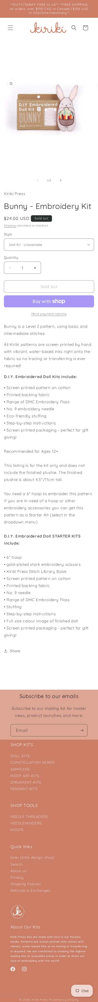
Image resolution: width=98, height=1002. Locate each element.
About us (18, 870)
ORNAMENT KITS (25, 782)
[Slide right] (60, 180)
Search (16, 864)
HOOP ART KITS (24, 775)
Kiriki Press (40, 999)
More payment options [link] (49, 314)
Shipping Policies (25, 884)
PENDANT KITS (23, 789)
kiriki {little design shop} (32, 857)
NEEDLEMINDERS (26, 823)
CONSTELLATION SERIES (32, 762)
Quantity (11, 257)
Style (8, 234)
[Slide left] (37, 180)
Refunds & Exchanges (30, 890)
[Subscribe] (81, 730)
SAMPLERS (20, 769)
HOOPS (17, 829)
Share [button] (15, 651)
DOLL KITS (20, 756)
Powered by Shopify (64, 999)
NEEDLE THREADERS (29, 816)
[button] (10, 28)
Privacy (17, 877)
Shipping (10, 225)
